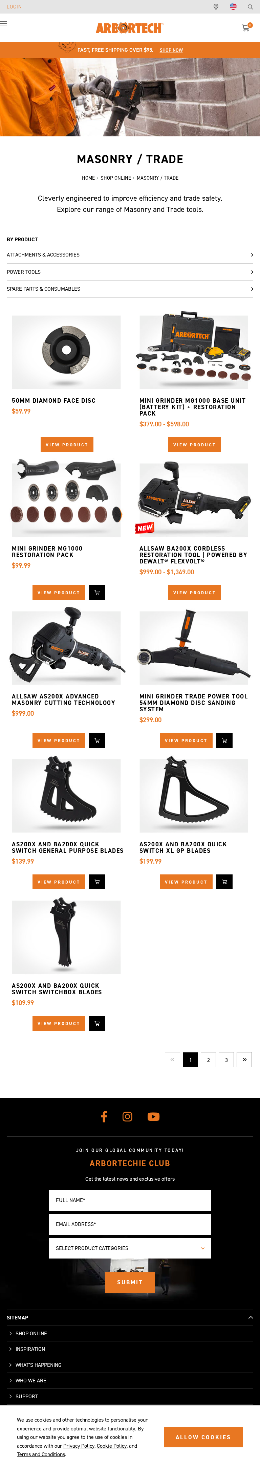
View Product (67, 445)
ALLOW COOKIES (203, 1437)
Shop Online (31, 1333)
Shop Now (171, 50)
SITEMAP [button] (17, 1317)
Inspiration (30, 1349)
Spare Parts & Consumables (43, 288)
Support (27, 1396)
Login (14, 6)
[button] (10, 27)
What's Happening (39, 1364)
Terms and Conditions (41, 1454)
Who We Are (31, 1380)
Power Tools (24, 271)
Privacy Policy (78, 1445)
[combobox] (130, 1248)
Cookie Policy (112, 1445)
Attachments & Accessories (43, 254)
